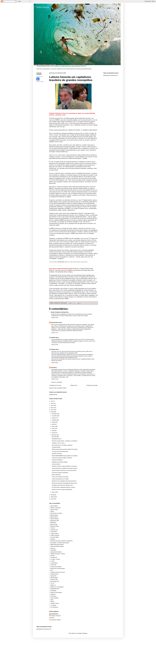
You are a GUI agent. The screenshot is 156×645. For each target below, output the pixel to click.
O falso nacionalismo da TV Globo (60, 479)
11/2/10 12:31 (54, 332)
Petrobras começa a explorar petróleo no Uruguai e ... (65, 466)
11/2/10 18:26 (54, 362)
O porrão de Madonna (57, 460)
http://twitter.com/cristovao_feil (110, 75)
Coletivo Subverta (54, 535)
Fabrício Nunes (55, 322)
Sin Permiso (53, 596)
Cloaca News (53, 531)
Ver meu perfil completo (55, 619)
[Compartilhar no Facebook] (78, 303)
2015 (52, 401)
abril (53, 430)
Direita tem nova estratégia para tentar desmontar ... (64, 481)
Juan (52, 367)
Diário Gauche (42, 7)
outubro (54, 418)
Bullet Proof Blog (54, 526)
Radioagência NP (54, 588)
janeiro (54, 492)
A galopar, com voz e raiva (58, 443)
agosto (54, 422)
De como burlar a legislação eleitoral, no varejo (63, 487)
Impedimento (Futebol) (56, 552)
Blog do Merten (54, 515)
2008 (52, 497)
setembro (54, 420)
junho (53, 426)
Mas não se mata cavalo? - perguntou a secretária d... (65, 441)
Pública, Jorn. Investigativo (57, 587)
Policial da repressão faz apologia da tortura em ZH (64, 483)
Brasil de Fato (53, 524)
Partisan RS (53, 576)
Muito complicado (56, 474)
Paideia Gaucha (54, 574)
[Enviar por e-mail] (73, 303)
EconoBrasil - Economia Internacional (59, 542)
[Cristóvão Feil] (37, 80)
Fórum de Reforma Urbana (57, 546)
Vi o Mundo (53, 605)
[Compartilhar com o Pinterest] (80, 303)
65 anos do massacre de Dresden (60, 476)
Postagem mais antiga (91, 385)
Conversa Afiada (54, 537)
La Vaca (52, 561)
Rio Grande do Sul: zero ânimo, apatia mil (62, 445)
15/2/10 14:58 (54, 379)
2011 (52, 409)
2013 (52, 405)
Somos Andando (54, 598)
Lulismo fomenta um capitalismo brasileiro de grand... (65, 468)
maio (53, 428)
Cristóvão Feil (54, 614)
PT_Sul (52, 583)
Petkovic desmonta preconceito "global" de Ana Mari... (65, 449)
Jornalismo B (53, 557)
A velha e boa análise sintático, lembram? (62, 457)
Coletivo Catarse (54, 533)
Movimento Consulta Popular (57, 568)
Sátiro (51, 599)
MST (51, 570)
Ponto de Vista (54, 579)
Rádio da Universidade (56, 592)
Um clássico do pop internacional (60, 451)
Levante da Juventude (55, 566)
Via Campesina (54, 607)
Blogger (85, 633)
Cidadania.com (54, 530)
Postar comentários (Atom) (59, 388)
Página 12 (53, 585)
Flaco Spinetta (55, 436)
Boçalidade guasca (56, 438)
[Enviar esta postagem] (70, 302)
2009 (52, 494)
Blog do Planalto (54, 518)
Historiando (53, 550)
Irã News (52, 555)
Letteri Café (53, 564)
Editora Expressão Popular (57, 544)
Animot (52, 511)
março (53, 432)
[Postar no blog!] (75, 303)
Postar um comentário (56, 382)
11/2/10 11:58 (54, 317)
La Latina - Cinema (55, 559)
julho (53, 424)
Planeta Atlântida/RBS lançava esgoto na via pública (65, 455)
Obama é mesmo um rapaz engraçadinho (62, 489)
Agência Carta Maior (55, 507)
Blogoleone (53, 522)
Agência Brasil (54, 506)
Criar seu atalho (39, 81)
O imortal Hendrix (56, 447)
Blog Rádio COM (54, 520)
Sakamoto (52, 594)
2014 (52, 403)
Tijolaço (52, 601)
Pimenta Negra (54, 577)
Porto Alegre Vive (54, 581)
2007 (52, 499)
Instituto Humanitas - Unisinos (57, 553)
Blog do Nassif (54, 517)
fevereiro (54, 435)
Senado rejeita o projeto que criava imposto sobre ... (64, 470)
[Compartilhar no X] (76, 303)
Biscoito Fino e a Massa (56, 513)
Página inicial (74, 385)
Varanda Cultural (54, 603)
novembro (54, 415)
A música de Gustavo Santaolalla (60, 472)
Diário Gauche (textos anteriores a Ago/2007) (61, 541)
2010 (52, 411)
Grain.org (52, 548)
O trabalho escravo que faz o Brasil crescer (62, 485)
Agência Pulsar (54, 509)
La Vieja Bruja (53, 563)
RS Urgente (53, 590)
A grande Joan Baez (57, 453)
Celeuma (52, 528)
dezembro (54, 413)
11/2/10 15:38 (54, 344)
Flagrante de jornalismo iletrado (59, 462)
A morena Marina (56, 464)
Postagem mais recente (55, 385)
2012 (52, 407)
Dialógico (52, 539)
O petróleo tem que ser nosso (57, 572)
